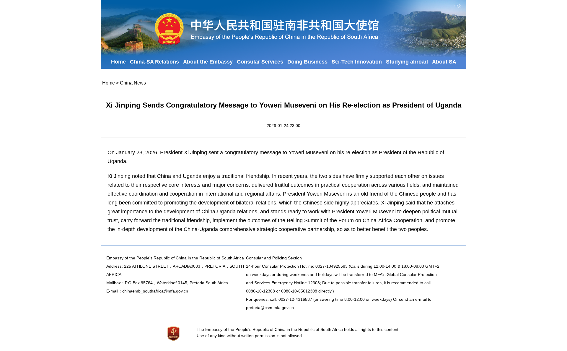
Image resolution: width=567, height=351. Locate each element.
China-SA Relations (154, 62)
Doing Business (307, 62)
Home (118, 62)
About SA (444, 62)
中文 (458, 6)
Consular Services (260, 62)
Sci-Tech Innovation (357, 62)
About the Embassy (208, 62)
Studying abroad (407, 62)
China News (133, 82)
